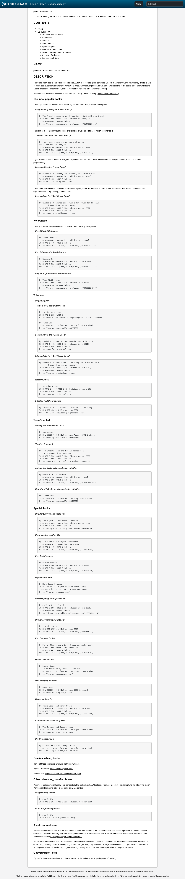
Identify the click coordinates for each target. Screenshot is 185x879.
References (47, 37)
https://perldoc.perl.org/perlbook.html (66, 836)
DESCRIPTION (44, 31)
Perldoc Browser (16, 4)
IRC (120, 876)
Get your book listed (50, 58)
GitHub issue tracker (94, 871)
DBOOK (64, 871)
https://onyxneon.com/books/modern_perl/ (63, 773)
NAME (40, 28)
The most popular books (52, 34)
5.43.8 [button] (33, 3)
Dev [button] (42, 3)
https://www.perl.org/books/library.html (91, 85)
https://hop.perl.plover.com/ (61, 768)
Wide (138, 3)
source (44, 11)
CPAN (49, 11)
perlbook (37, 11)
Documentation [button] (56, 3)
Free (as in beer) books (52, 49)
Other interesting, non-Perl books (56, 52)
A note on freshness (50, 55)
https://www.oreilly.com (108, 93)
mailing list (113, 876)
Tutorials (45, 40)
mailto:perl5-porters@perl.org (103, 858)
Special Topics (48, 46)
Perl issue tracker (100, 876)
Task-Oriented (48, 43)
